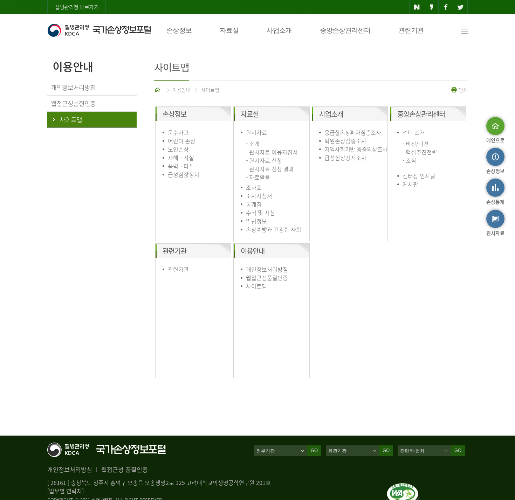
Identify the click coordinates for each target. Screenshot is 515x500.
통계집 (254, 204)
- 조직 (409, 160)
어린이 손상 (181, 141)
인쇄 (462, 89)
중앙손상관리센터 (345, 30)
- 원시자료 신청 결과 (270, 169)
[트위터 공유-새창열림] (460, 7)
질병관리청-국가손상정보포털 (99, 30)
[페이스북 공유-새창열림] (446, 7)
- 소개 (253, 143)
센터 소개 (414, 132)
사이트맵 (210, 89)
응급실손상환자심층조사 (352, 132)
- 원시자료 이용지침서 (272, 152)
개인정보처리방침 (267, 269)
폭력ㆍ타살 (181, 166)
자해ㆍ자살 (181, 157)
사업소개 (279, 30)
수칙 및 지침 (260, 212)
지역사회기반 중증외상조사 (355, 149)
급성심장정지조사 (345, 157)
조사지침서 (259, 196)
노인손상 (178, 149)
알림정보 (256, 221)
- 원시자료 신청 (264, 160)
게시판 (410, 184)
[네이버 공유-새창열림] (417, 7)
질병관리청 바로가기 (76, 7)
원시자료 (256, 132)
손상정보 (179, 30)
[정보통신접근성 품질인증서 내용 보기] (403, 487)
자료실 (229, 30)
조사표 (254, 187)
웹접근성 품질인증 (124, 469)
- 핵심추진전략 (420, 152)
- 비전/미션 (416, 143)
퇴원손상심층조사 (345, 141)
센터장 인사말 (419, 176)
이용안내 (181, 89)
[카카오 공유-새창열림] (431, 7)
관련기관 (411, 30)
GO (314, 450)
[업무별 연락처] (65, 491)
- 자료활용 (258, 177)
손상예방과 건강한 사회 (273, 229)
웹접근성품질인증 (267, 277)
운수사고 (178, 132)
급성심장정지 (183, 174)
